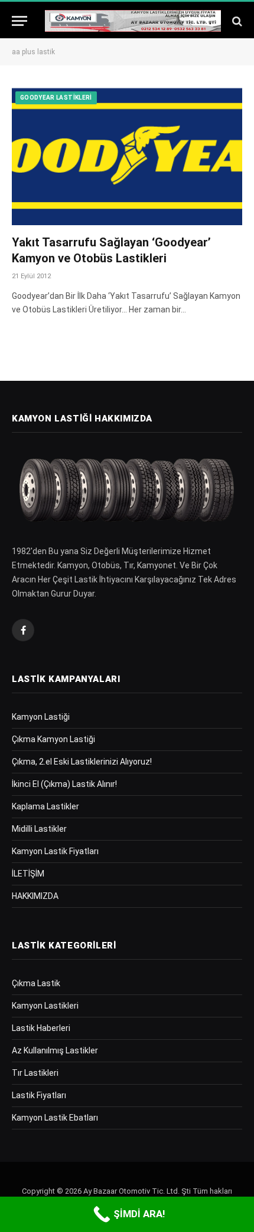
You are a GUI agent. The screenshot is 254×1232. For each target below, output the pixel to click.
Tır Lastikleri (35, 1073)
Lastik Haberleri (41, 1028)
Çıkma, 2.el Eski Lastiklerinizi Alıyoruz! (82, 761)
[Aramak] (236, 21)
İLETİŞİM (28, 873)
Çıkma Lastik (36, 983)
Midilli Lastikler (39, 829)
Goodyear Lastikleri (56, 97)
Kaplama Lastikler (45, 806)
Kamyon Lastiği (41, 717)
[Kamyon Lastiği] (133, 21)
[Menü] (19, 21)
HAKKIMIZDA (35, 896)
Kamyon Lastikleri (45, 1005)
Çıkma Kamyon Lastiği (53, 739)
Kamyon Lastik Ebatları (55, 1117)
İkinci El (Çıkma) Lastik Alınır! (64, 784)
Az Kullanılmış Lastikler (55, 1050)
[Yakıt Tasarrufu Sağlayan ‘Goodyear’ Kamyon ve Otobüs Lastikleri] (127, 156)
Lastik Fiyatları (39, 1095)
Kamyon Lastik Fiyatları (55, 851)
